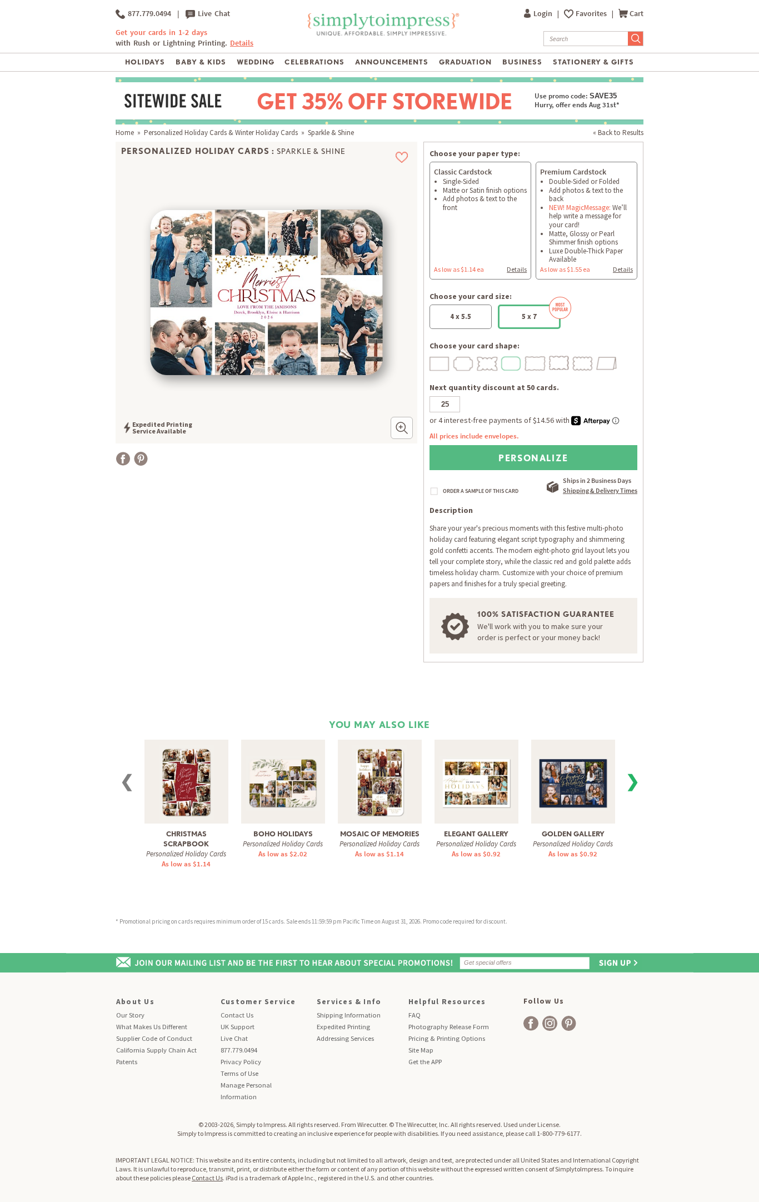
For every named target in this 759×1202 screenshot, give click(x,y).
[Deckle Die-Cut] (536, 362)
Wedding (255, 62)
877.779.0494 (148, 13)
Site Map (420, 1050)
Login (543, 13)
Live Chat (212, 13)
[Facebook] (123, 459)
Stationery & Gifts (594, 62)
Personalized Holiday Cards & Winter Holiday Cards (221, 132)
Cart (636, 13)
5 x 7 (529, 316)
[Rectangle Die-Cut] (440, 362)
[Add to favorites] (402, 157)
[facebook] (530, 1023)
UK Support (237, 1027)
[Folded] (607, 362)
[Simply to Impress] (382, 33)
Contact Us (237, 1015)
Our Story (130, 1015)
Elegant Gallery (476, 834)
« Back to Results (618, 132)
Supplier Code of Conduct (154, 1038)
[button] (402, 428)
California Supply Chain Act (156, 1050)
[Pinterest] (141, 459)
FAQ (414, 1015)
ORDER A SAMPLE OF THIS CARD (480, 491)
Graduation (465, 62)
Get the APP (425, 1062)
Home (125, 132)
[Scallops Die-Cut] (583, 362)
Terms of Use (239, 1073)
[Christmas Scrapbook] (186, 781)
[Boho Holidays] (283, 777)
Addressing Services (345, 1038)
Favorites (592, 13)
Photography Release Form (448, 1027)
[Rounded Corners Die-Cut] (512, 362)
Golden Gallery (573, 834)
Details (517, 269)
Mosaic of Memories (380, 834)
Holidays (145, 62)
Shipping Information (349, 1015)
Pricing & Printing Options (446, 1038)
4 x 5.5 (460, 316)
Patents (126, 1062)
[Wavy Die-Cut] (559, 362)
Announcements (392, 62)
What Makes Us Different (151, 1027)
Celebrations (314, 62)
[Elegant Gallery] (476, 777)
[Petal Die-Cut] (488, 362)
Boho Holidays (283, 834)
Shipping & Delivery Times (600, 490)
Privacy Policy (241, 1062)
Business (522, 62)
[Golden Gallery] (573, 777)
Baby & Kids (201, 62)
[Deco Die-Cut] (464, 362)
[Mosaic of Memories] (379, 781)
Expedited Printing (343, 1027)
